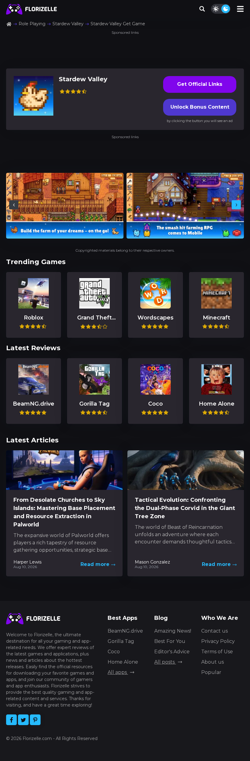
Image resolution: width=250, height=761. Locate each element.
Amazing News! (172, 631)
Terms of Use (217, 652)
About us (212, 662)
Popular (211, 672)
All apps (118, 672)
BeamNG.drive (125, 631)
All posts (165, 662)
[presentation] (13, 204)
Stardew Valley (68, 23)
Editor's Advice (172, 652)
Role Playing (32, 23)
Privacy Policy (218, 641)
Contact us (214, 631)
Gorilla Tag (121, 641)
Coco (114, 652)
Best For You (169, 641)
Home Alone (123, 662)
